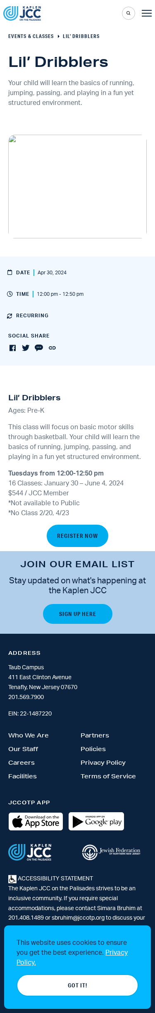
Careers (21, 762)
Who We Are (28, 735)
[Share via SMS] (39, 348)
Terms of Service (108, 776)
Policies (93, 749)
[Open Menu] (146, 13)
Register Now (77, 536)
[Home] (22, 13)
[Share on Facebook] (12, 348)
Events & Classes (31, 36)
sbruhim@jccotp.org (78, 918)
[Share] (52, 348)
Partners (95, 735)
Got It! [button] (77, 985)
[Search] (128, 13)
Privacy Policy (103, 762)
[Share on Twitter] (25, 348)
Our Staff (23, 749)
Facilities (22, 776)
